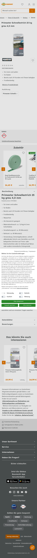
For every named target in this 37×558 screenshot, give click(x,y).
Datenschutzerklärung (21, 251)
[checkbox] (3, 293)
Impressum (32, 251)
